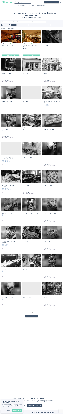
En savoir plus (4, 407)
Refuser (8, 410)
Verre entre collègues (30, 5)
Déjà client (23, 405)
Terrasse (48, 25)
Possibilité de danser (33, 25)
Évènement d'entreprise (40, 5)
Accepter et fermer (17, 410)
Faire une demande (11, 55)
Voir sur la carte (31, 316)
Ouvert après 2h (42, 25)
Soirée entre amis (21, 5)
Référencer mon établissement (51, 2)
